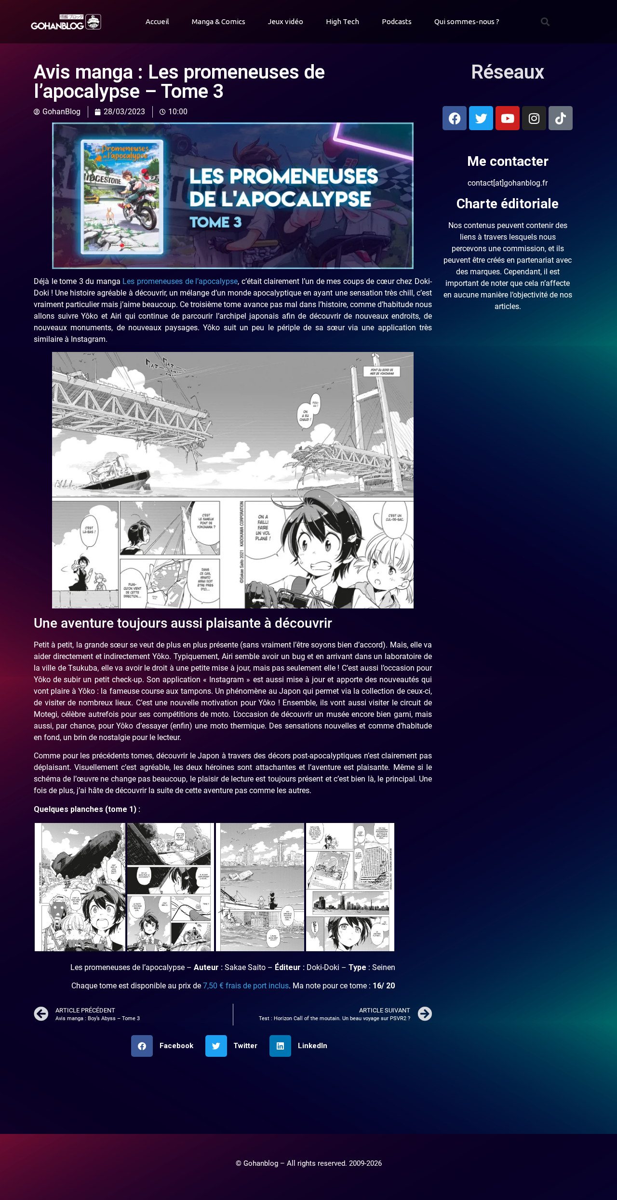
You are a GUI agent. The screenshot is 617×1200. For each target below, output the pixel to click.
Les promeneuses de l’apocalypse (180, 281)
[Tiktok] (561, 118)
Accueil (157, 21)
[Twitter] (481, 118)
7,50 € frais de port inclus (246, 985)
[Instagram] (534, 118)
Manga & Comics (218, 21)
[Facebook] (455, 118)
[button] (545, 22)
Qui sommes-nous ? (466, 21)
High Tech (342, 21)
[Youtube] (508, 118)
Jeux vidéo (285, 21)
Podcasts (397, 21)
